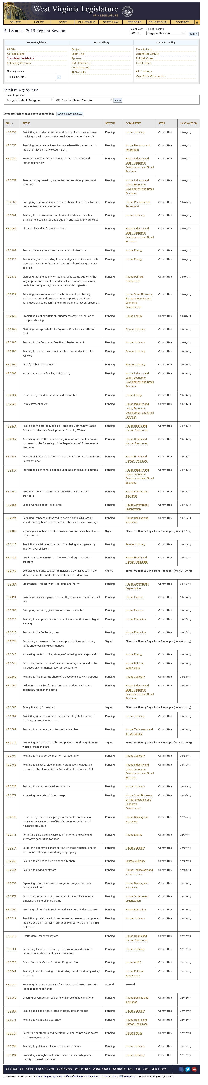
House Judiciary (135, 132)
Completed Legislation (20, 58)
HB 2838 (11, 786)
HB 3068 (11, 1010)
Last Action (188, 123)
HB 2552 (11, 676)
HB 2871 (11, 795)
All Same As (79, 72)
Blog (137, 1068)
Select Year (136, 29)
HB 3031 (11, 949)
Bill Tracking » (144, 71)
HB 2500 (11, 610)
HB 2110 (11, 259)
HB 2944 (11, 870)
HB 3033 (11, 962)
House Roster (118, 1068)
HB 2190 (11, 364)
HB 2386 (11, 504)
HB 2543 (11, 654)
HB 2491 (11, 597)
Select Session (155, 29)
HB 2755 (11, 764)
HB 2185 (11, 351)
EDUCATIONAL (158, 22)
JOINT (63, 22)
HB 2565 (11, 685)
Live (130, 1068)
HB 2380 (11, 491)
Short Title (78, 53)
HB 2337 (11, 439)
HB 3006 (11, 909)
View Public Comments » (151, 76)
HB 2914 (11, 847)
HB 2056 (11, 158)
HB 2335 (11, 404)
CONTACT (182, 22)
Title (26, 123)
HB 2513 (11, 619)
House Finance (134, 597)
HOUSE (39, 22)
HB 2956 (11, 883)
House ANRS (133, 962)
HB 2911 (11, 834)
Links (154, 1068)
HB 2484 (11, 583)
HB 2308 (11, 373)
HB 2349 (11, 469)
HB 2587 (11, 716)
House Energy (134, 250)
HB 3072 (11, 1032)
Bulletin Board (64, 1068)
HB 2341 (11, 456)
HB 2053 (11, 145)
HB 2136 (11, 276)
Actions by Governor (19, 63)
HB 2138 (11, 316)
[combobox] (31, 77)
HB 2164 (11, 329)
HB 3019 (11, 936)
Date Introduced (81, 63)
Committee (133, 123)
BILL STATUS (86, 22)
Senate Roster (100, 1068)
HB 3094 (11, 1046)
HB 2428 (11, 557)
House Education (136, 619)
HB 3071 (11, 1019)
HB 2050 (11, 132)
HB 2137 (11, 294)
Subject (76, 49)
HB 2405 (11, 531)
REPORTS (134, 22)
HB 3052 (11, 997)
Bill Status (11, 1068)
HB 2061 (11, 215)
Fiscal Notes (143, 63)
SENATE (15, 22)
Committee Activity (147, 53)
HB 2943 (11, 861)
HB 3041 (11, 971)
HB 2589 (11, 729)
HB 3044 (11, 984)
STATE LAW (110, 22)
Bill (8, 123)
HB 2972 (11, 896)
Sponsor (77, 58)
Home (163, 1068)
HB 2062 (11, 228)
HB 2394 (11, 518)
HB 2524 (11, 641)
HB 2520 (11, 632)
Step (161, 123)
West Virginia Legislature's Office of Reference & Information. (68, 1076)
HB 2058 (11, 202)
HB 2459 (11, 570)
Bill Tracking (26, 1068)
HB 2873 (11, 817)
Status (110, 123)
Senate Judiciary (135, 329)
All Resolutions (15, 53)
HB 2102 (11, 250)
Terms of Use (109, 1076)
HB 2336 (11, 425)
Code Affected (80, 67)
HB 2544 (11, 663)
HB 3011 (11, 918)
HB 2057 (11, 180)
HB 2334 (11, 395)
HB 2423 (11, 544)
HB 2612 (11, 742)
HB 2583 (11, 707)
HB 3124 (11, 1055)
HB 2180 (11, 342)
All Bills (11, 49)
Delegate (11, 100)
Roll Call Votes (144, 58)
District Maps (82, 1068)
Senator (66, 100)
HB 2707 (11, 755)
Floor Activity (144, 49)
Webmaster (129, 1076)
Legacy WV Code (45, 1068)
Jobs (146, 1068)
